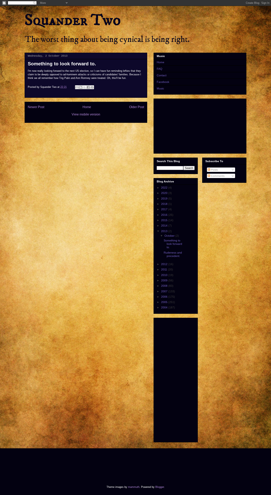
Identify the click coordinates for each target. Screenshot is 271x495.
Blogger (159, 486)
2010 (164, 275)
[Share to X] (84, 87)
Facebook (163, 81)
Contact (161, 75)
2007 (164, 291)
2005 (164, 302)
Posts (214, 169)
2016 (164, 214)
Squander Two (73, 20)
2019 (164, 198)
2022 (164, 187)
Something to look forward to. (173, 244)
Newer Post (36, 107)
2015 (164, 220)
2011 (164, 269)
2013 (164, 231)
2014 (164, 225)
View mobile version (86, 114)
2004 (164, 307)
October (169, 235)
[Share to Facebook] (88, 87)
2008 (164, 285)
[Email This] (77, 87)
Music (160, 88)
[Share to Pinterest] (92, 87)
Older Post (136, 107)
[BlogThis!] (81, 87)
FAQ (159, 68)
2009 (164, 280)
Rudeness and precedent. (173, 254)
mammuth (133, 486)
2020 (164, 193)
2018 (164, 203)
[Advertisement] (96, 463)
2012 (164, 264)
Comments (217, 175)
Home (87, 107)
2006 (164, 296)
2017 (164, 209)
